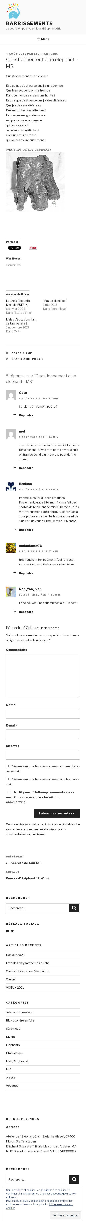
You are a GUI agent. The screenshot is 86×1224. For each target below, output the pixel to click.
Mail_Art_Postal (17, 1061)
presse (11, 1077)
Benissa (25, 484)
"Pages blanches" (55, 300)
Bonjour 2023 (15, 955)
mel (22, 431)
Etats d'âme (22, 353)
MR (8, 1069)
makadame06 (30, 546)
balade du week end (19, 1012)
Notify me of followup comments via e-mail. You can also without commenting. (40, 797)
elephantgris (46, 53)
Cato (23, 393)
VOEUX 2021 (15, 987)
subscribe (40, 797)
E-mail (11, 725)
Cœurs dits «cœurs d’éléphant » (27, 971)
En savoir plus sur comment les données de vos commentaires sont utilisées (43, 829)
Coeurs (11, 979)
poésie (38, 359)
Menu (45, 39)
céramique (13, 1028)
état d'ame (21, 359)
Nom (10, 705)
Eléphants (13, 1045)
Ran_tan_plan (30, 589)
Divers (10, 1037)
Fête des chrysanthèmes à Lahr (27, 963)
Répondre (26, 415)
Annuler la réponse (46, 628)
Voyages (12, 1085)
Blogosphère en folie (20, 1020)
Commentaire (16, 650)
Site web (12, 746)
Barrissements (29, 23)
